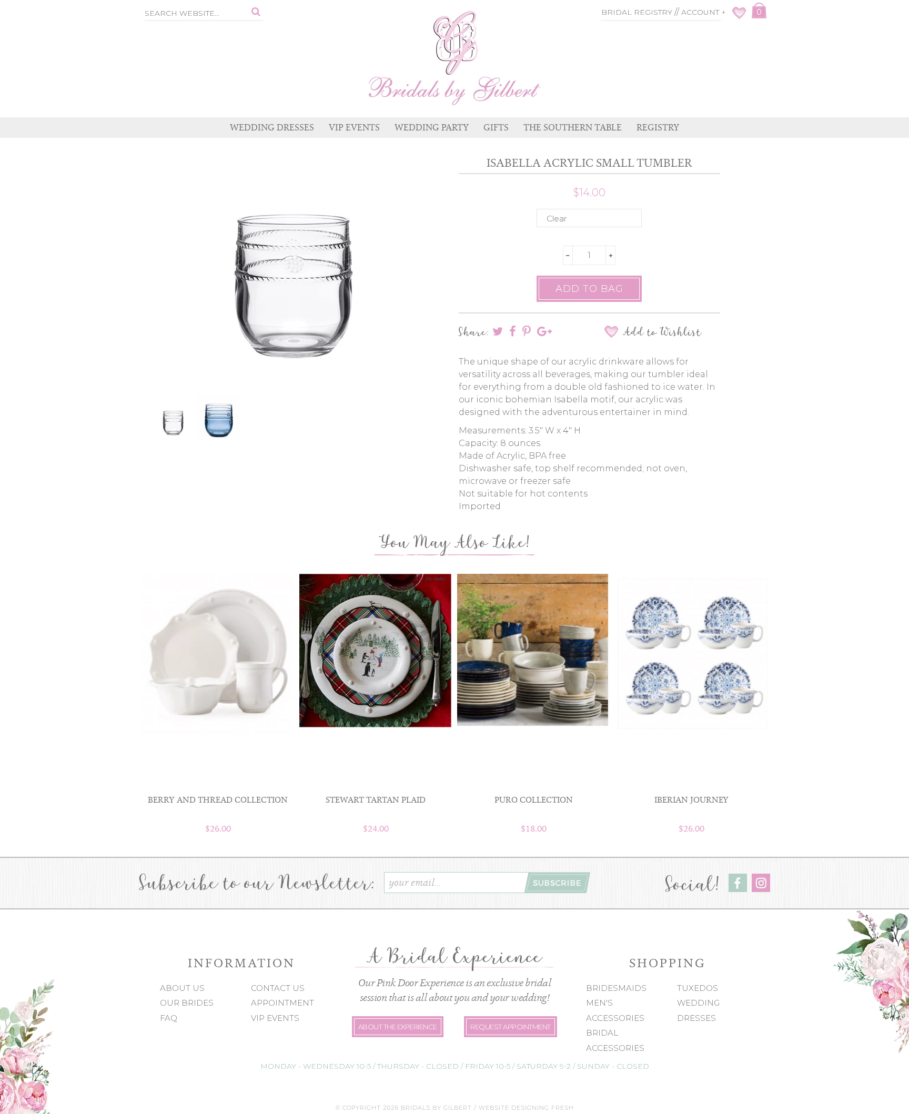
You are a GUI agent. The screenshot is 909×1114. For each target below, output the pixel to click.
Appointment (282, 1003)
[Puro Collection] (533, 650)
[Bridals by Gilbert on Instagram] (761, 889)
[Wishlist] (739, 16)
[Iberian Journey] (691, 653)
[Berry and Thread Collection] (218, 654)
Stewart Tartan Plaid (376, 799)
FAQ (168, 1018)
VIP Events (275, 1018)
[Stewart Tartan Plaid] (375, 650)
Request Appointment (510, 1026)
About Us (182, 988)
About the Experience (397, 1026)
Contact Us (278, 988)
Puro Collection (533, 799)
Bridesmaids (616, 988)
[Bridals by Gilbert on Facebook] (738, 889)
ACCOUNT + (703, 12)
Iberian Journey (691, 799)
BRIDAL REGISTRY (636, 12)
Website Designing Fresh (526, 1107)
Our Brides (187, 1003)
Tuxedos (697, 988)
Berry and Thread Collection (218, 799)
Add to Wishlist (662, 332)
